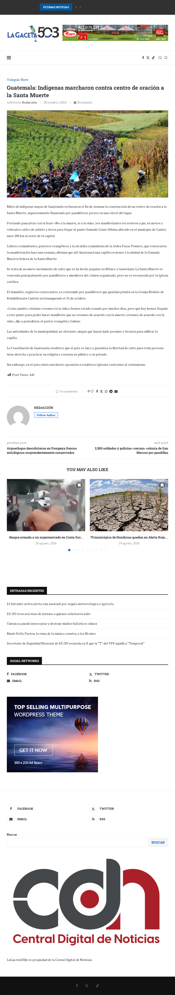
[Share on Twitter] (101, 391)
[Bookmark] (166, 57)
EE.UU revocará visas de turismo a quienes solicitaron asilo (48, 614)
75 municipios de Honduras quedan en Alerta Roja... (129, 537)
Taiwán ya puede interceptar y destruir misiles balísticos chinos (52, 623)
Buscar (12, 834)
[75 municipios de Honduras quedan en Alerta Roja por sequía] (129, 505)
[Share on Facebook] (97, 391)
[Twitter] (147, 57)
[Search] (160, 57)
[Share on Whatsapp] (106, 391)
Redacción (29, 102)
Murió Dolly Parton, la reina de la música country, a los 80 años (51, 633)
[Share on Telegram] (111, 391)
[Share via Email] (116, 391)
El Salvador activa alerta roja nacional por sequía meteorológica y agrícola (60, 604)
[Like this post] (92, 391)
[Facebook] (143, 57)
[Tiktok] (153, 57)
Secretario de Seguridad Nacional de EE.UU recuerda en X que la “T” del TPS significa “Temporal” (76, 643)
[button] (76, 7)
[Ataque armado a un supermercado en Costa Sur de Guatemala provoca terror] (46, 505)
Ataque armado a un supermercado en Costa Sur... (46, 537)
